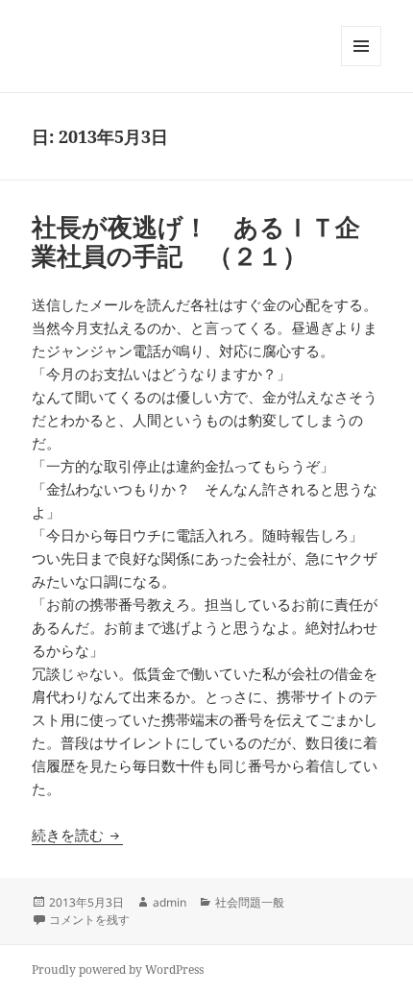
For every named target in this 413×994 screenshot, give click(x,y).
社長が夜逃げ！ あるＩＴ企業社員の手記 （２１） (196, 241)
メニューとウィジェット (361, 65)
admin (169, 902)
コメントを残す (89, 919)
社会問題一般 (249, 902)
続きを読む (77, 834)
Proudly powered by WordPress (118, 969)
